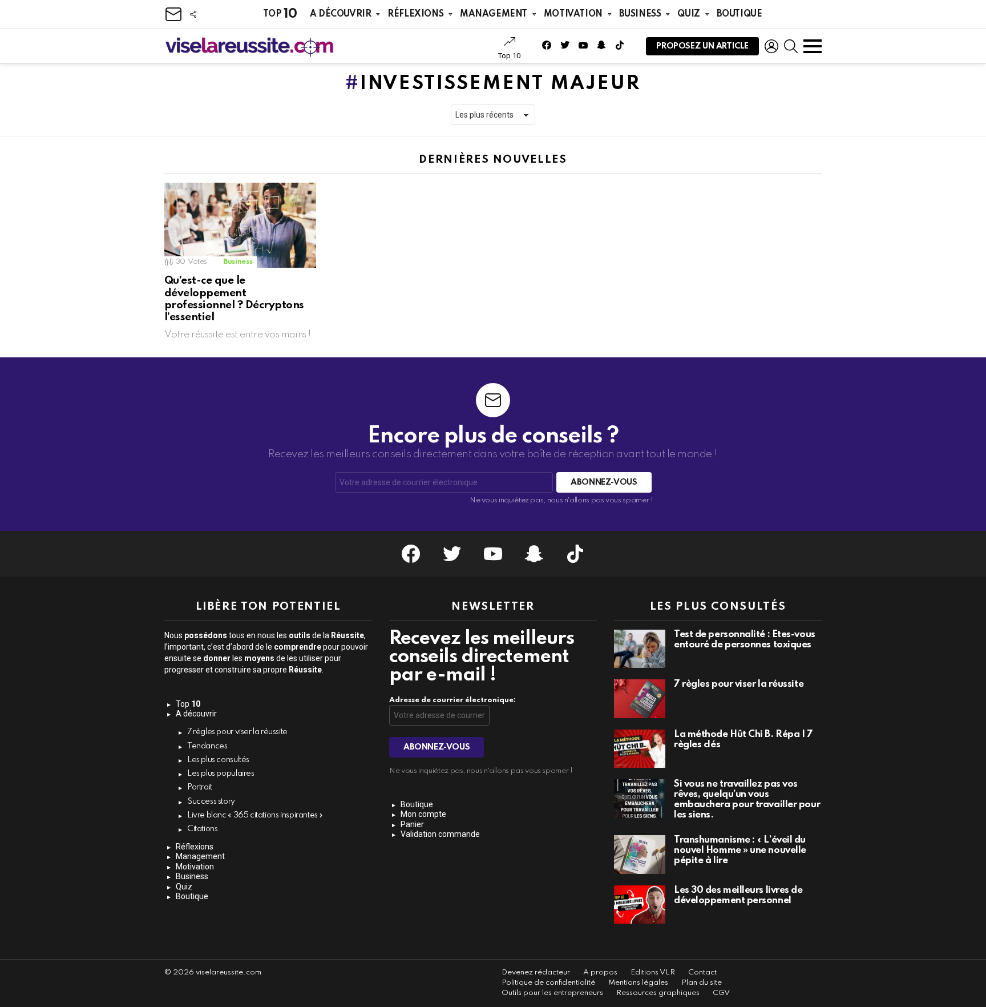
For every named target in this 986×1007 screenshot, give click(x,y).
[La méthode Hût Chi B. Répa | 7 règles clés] (639, 749)
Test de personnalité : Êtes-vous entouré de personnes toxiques (744, 640)
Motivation (573, 14)
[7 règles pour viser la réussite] (639, 698)
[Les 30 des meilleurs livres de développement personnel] (639, 904)
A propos (600, 972)
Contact (702, 972)
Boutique (739, 14)
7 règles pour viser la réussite (237, 732)
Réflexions (415, 14)
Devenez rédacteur (536, 972)
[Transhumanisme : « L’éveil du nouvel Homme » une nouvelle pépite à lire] (639, 854)
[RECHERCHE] (791, 46)
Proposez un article (702, 46)
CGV (721, 993)
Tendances (207, 746)
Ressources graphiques (658, 993)
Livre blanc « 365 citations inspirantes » (255, 815)
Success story (211, 801)
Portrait (199, 787)
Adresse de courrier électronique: (452, 700)
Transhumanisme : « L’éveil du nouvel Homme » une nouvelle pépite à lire (740, 850)
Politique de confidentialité (548, 982)
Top (280, 14)
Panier (412, 824)
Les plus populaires (220, 774)
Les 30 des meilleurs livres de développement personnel (738, 895)
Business (640, 14)
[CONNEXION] (771, 46)
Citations (202, 829)
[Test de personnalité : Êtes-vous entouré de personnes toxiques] (639, 649)
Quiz (688, 14)
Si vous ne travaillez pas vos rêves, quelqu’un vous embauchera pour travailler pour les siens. (747, 799)
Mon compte (423, 814)
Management (493, 14)
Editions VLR (653, 972)
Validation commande (440, 834)
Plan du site (701, 982)
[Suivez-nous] (192, 14)
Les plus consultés (218, 760)
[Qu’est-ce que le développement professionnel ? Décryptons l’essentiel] (240, 225)
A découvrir (340, 14)
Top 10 (509, 55)
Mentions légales (638, 982)
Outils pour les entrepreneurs (552, 993)
